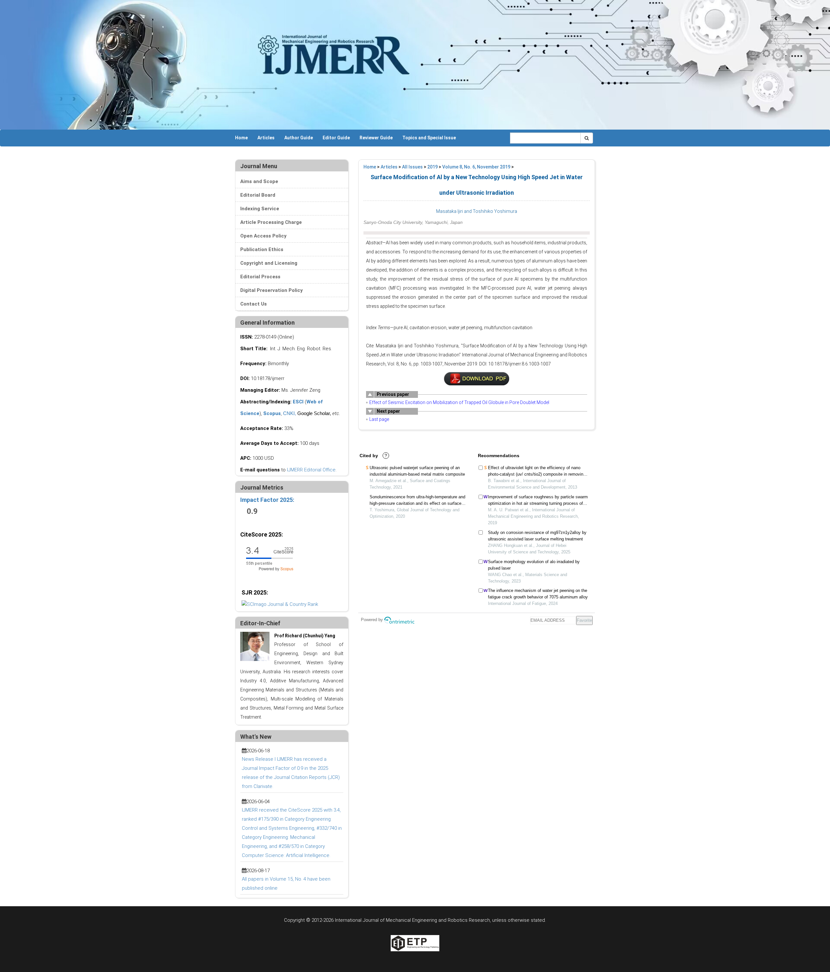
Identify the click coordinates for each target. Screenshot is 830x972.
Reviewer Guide (376, 137)
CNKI (289, 413)
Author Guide (298, 137)
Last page (379, 419)
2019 (432, 166)
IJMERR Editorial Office (311, 470)
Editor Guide (336, 137)
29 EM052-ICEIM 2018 (477, 379)
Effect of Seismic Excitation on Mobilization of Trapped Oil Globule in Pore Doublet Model (459, 402)
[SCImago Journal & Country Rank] (280, 604)
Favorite (584, 620)
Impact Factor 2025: (268, 499)
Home (241, 137)
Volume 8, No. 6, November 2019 (476, 166)
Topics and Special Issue (429, 137)
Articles (266, 137)
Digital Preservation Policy (271, 290)
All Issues (412, 166)
